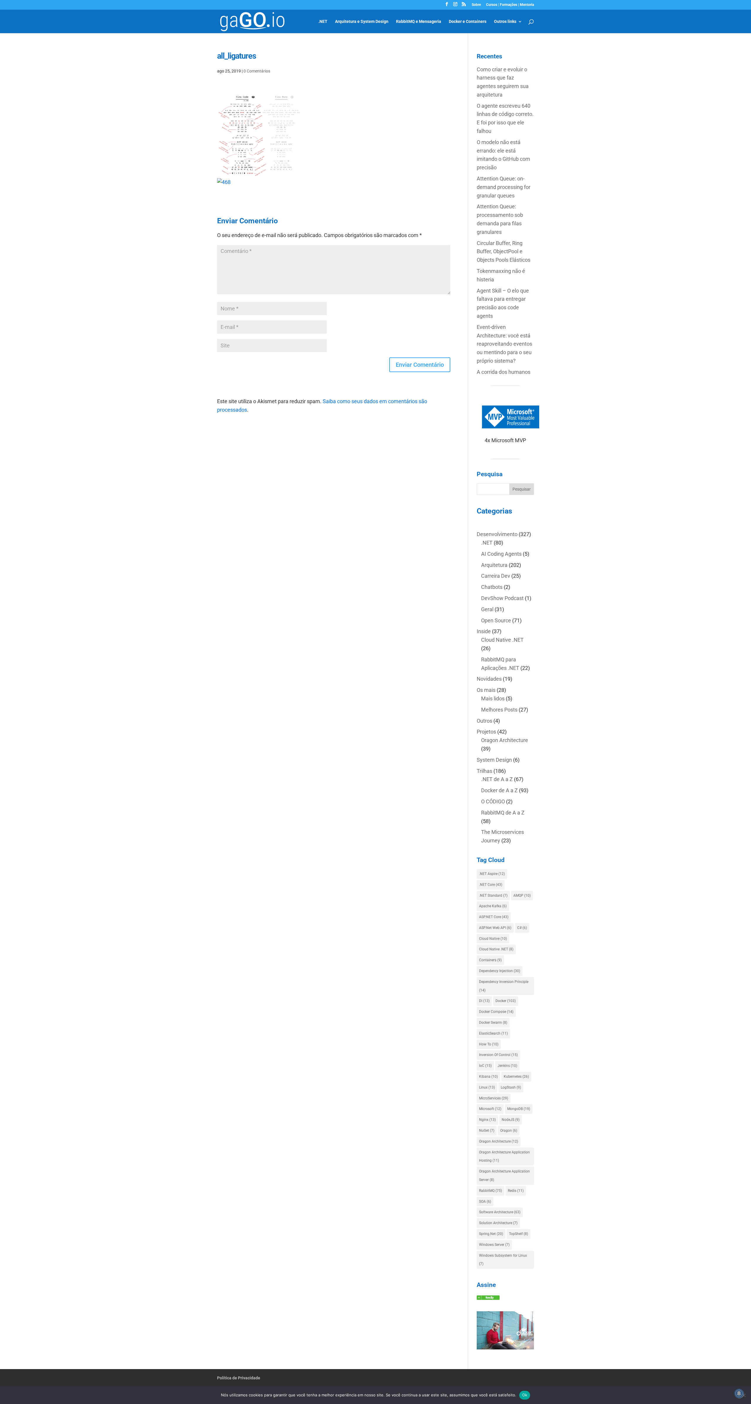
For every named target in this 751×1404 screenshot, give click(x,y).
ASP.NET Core (493, 917)
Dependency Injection (499, 971)
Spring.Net (491, 1234)
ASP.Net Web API (495, 928)
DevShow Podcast (502, 598)
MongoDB (518, 1109)
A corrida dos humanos (503, 372)
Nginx (487, 1120)
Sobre (476, 5)
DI (484, 1001)
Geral (487, 609)
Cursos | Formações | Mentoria (510, 5)
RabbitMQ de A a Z (503, 813)
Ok (524, 1395)
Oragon (508, 1130)
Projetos (486, 732)
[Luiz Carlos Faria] (488, 1298)
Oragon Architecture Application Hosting (504, 1156)
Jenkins (507, 1066)
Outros (484, 721)
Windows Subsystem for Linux (503, 1259)
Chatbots (492, 587)
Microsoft (490, 1109)
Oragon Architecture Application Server (504, 1175)
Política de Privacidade (238, 1378)
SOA (485, 1201)
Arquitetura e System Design (361, 21)
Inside (484, 631)
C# (522, 928)
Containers (490, 960)
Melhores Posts (499, 710)
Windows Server (494, 1245)
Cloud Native (493, 939)
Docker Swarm (493, 1023)
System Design (494, 760)
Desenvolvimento (497, 534)
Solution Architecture (498, 1223)
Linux (487, 1087)
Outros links (505, 21)
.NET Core (490, 885)
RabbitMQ (490, 1191)
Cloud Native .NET (502, 640)
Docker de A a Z (499, 790)
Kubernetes (516, 1076)
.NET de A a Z (497, 779)
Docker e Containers (467, 21)
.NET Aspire (492, 874)
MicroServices (493, 1098)
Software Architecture (499, 1212)
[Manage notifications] (739, 1393)
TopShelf (518, 1234)
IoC (485, 1066)
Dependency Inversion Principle (503, 986)
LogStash (511, 1087)
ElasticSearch (493, 1033)
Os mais (486, 690)
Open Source (496, 620)
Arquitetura (494, 565)
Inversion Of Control (498, 1055)
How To (488, 1044)
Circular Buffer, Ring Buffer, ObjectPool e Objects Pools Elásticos (503, 251)
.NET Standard (493, 895)
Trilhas (484, 771)
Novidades (489, 679)
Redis (516, 1191)
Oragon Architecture (504, 740)
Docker (505, 1001)
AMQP (522, 895)
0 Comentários (256, 71)
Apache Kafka (493, 906)
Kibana (488, 1076)
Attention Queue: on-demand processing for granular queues (503, 187)
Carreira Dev (495, 576)
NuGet (486, 1130)
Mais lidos (493, 698)
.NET (322, 21)
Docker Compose (496, 1012)
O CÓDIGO (493, 801)
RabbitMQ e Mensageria (418, 21)
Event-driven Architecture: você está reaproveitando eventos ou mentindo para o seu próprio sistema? (504, 344)
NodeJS (511, 1120)
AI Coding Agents (501, 554)
